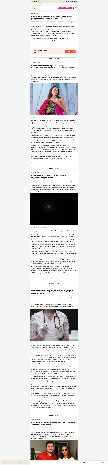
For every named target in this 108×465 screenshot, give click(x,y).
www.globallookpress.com (45, 227)
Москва (37, 3)
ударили (57, 266)
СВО (32, 278)
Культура (33, 162)
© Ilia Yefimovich (36, 227)
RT (72, 306)
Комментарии (54, 58)
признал (61, 230)
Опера (37, 162)
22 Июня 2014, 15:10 (35, 13)
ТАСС (72, 239)
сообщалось (71, 246)
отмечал (33, 402)
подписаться (70, 51)
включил (33, 158)
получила (47, 149)
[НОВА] (64, 8)
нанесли (53, 258)
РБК (53, 189)
